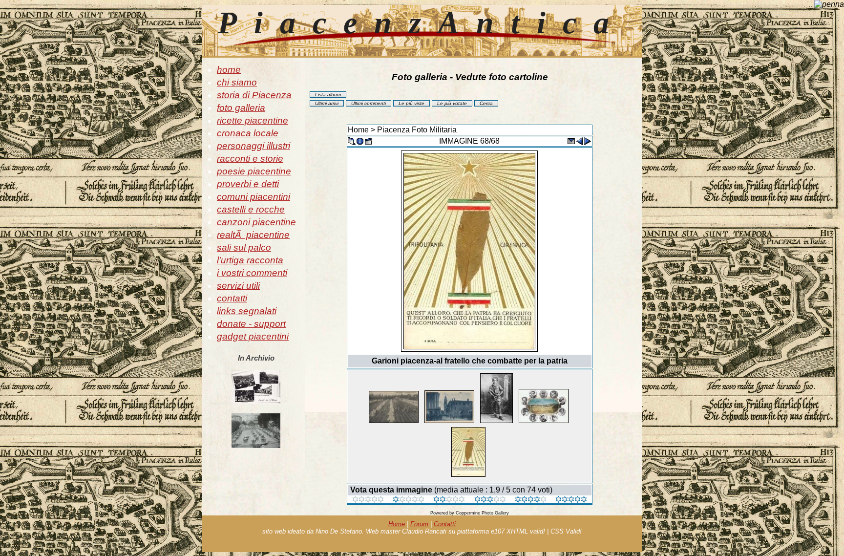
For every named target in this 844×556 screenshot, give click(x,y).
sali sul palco (244, 247)
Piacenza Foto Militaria (417, 130)
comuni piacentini (253, 197)
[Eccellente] (531, 500)
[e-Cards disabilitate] (571, 140)
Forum (419, 524)
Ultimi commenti (368, 103)
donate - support (251, 324)
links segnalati (246, 311)
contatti (232, 298)
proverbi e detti (248, 184)
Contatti (445, 524)
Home (358, 130)
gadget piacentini (253, 336)
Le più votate (452, 103)
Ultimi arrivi (326, 103)
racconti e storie (250, 158)
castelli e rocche (251, 209)
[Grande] (571, 500)
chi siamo (237, 82)
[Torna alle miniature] (352, 140)
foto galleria (241, 108)
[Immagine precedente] (579, 140)
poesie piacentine (254, 171)
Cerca (486, 103)
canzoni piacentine (256, 222)
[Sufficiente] (449, 500)
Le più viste (411, 103)
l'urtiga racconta (250, 260)
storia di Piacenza (254, 95)
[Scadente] (368, 500)
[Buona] (490, 500)
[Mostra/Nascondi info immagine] (360, 140)
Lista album (328, 94)
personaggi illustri (253, 146)
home (229, 69)
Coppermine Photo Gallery (482, 513)
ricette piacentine (252, 120)
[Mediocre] (408, 500)
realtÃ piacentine (253, 235)
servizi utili (238, 285)
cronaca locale (247, 133)
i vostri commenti (252, 273)
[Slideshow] (368, 140)
